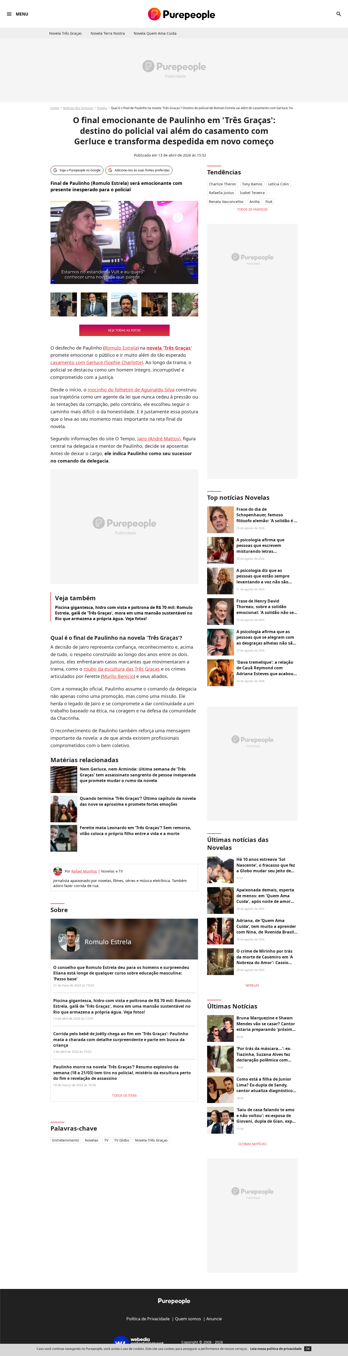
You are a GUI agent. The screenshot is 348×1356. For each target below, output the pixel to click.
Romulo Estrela (120, 348)
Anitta (254, 201)
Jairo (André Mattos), (159, 439)
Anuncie (214, 1319)
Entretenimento (65, 1140)
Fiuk (268, 201)
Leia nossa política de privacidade (276, 1349)
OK (308, 1349)
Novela (102, 108)
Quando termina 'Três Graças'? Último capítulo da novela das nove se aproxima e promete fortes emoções (138, 801)
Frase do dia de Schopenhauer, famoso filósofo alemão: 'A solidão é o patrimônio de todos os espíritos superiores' (266, 520)
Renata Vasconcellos (226, 201)
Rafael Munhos (84, 871)
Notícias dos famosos (78, 108)
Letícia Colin (278, 184)
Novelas (91, 1140)
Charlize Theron (222, 184)
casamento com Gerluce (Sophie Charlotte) (96, 362)
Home (54, 108)
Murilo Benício (118, 676)
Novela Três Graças (151, 1140)
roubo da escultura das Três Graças (122, 669)
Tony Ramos (252, 184)
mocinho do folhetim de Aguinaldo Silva (131, 390)
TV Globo (121, 1140)
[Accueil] (181, 14)
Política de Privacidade (148, 1319)
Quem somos (188, 1319)
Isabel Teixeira (252, 192)
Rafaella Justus (221, 192)
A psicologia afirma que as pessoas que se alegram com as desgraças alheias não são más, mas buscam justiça (265, 640)
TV (106, 1140)
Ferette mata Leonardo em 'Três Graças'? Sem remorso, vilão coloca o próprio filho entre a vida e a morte (135, 830)
